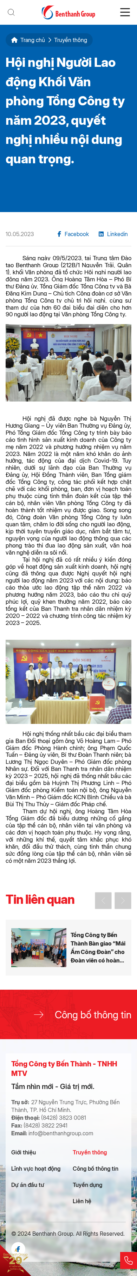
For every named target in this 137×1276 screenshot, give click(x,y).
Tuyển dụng (87, 1185)
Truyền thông (90, 1152)
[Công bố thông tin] (68, 1014)
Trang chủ (32, 40)
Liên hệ (82, 1201)
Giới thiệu (23, 1152)
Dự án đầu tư (27, 1185)
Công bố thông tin (95, 1168)
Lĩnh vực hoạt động (35, 1168)
